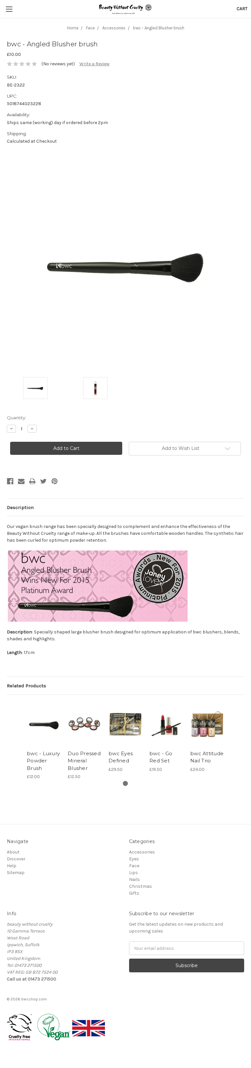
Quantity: (16, 417)
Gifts (134, 893)
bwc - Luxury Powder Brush (43, 760)
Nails (134, 879)
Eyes (134, 859)
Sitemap (16, 872)
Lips (133, 872)
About (13, 852)
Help (11, 866)
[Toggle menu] (9, 9)
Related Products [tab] (26, 686)
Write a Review (94, 64)
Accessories (142, 852)
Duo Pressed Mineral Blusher (84, 760)
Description (20, 507)
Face (134, 866)
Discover (16, 859)
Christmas (140, 886)
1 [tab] (125, 783)
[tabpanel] (44, 741)
